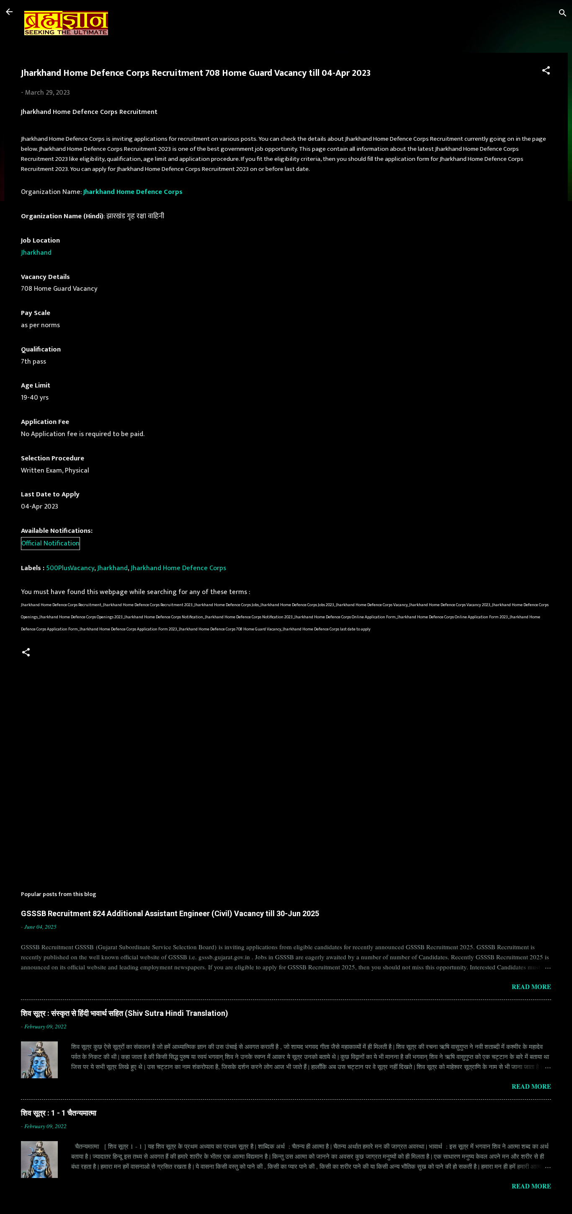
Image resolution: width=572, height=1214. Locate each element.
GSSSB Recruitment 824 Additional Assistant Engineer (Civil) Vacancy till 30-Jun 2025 (170, 913)
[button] (546, 71)
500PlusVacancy (70, 568)
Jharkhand (36, 252)
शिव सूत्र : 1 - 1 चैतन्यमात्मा (58, 1112)
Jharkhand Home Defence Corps (133, 192)
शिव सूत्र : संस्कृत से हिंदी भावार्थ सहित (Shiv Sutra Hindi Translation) (124, 1013)
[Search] (563, 14)
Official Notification (50, 543)
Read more (531, 986)
